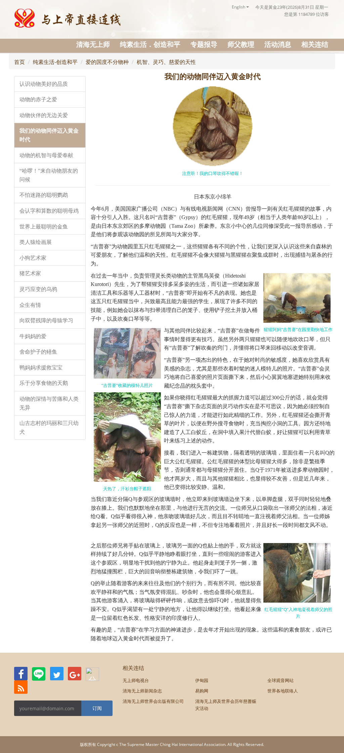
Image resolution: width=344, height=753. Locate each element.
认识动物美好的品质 (43, 84)
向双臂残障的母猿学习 (46, 320)
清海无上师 (93, 44)
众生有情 (30, 305)
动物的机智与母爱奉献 (46, 155)
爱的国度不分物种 (107, 62)
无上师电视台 (136, 680)
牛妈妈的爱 (32, 336)
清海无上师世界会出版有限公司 (153, 701)
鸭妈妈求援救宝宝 (40, 367)
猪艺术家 (30, 273)
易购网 (201, 691)
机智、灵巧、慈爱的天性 (166, 62)
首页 (19, 62)
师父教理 (240, 44)
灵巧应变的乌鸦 (38, 289)
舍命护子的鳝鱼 (38, 352)
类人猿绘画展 (35, 242)
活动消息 (277, 44)
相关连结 (314, 44)
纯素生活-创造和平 (55, 62)
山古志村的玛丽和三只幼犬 (49, 427)
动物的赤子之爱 (38, 99)
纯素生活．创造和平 (150, 44)
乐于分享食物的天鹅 (43, 383)
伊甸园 (201, 680)
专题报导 (203, 44)
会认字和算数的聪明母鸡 (49, 211)
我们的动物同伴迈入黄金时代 (49, 135)
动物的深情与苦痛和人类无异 (49, 403)
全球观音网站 (280, 680)
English (239, 7)
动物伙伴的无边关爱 (43, 115)
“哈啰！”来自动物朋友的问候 (48, 175)
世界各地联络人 (282, 691)
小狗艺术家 (32, 258)
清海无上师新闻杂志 (142, 691)
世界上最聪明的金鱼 (43, 226)
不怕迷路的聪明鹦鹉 (43, 195)
